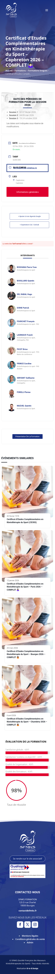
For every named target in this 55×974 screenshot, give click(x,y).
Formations (20, 70)
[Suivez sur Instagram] (35, 924)
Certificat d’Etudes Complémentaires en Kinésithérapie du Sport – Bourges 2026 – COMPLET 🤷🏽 (26, 654)
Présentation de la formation (27, 436)
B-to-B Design (32, 968)
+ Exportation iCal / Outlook (29, 225)
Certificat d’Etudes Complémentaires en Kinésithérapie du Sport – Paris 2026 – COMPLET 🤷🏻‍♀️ (25, 587)
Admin (30, 942)
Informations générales (25, 168)
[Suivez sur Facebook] (20, 924)
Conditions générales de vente (30, 939)
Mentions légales (30, 935)
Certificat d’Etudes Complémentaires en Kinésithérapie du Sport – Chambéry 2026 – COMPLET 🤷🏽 (27, 722)
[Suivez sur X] (27, 924)
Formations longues (37, 70)
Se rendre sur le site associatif (27, 858)
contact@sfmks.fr (28, 910)
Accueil (9, 70)
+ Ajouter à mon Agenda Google (29, 216)
